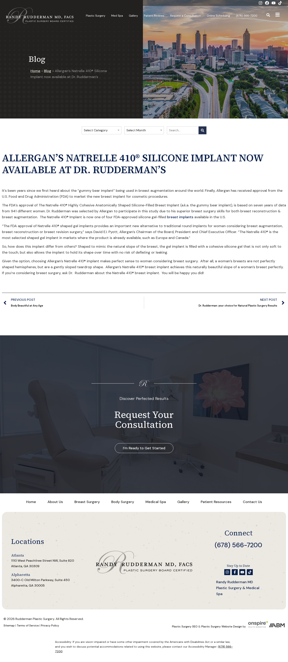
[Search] (202, 130)
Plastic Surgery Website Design (221, 626)
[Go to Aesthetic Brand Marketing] (277, 626)
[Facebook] (267, 3)
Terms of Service (28, 625)
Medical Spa (155, 501)
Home (35, 71)
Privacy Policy (50, 625)
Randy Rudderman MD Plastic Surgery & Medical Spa (237, 588)
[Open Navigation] (277, 16)
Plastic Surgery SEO (185, 626)
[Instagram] (260, 3)
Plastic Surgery (95, 15)
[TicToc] (280, 3)
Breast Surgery (87, 501)
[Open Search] (268, 16)
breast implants (180, 217)
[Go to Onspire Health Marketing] (258, 626)
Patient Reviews (154, 15)
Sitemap (9, 625)
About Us (55, 501)
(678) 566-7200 (246, 15)
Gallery (133, 15)
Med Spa (117, 15)
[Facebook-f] (235, 572)
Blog (47, 71)
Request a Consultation (185, 15)
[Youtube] (274, 3)
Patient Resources (216, 501)
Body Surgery (122, 501)
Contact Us (252, 501)
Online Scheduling (218, 15)
